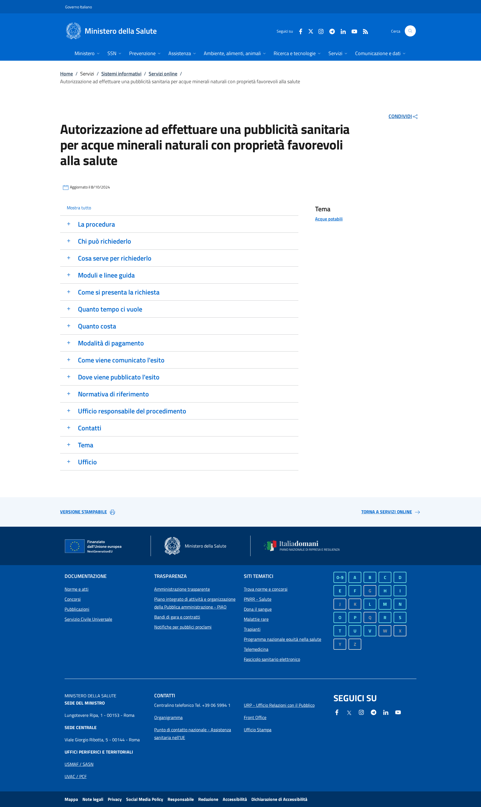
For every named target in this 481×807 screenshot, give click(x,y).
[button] (410, 30)
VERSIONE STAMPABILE (83, 511)
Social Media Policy (144, 799)
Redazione (208, 799)
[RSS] (363, 31)
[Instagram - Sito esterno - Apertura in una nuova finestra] (318, 31)
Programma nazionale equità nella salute (282, 639)
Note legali (92, 799)
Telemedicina (256, 649)
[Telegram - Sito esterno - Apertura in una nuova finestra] (373, 711)
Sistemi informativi (121, 73)
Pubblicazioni (77, 609)
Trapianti (252, 629)
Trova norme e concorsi (266, 589)
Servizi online (163, 73)
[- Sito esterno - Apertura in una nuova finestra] (398, 711)
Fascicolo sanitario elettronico (272, 659)
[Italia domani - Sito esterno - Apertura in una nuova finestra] (305, 545)
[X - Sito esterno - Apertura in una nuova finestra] (310, 31)
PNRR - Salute (257, 599)
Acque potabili (329, 218)
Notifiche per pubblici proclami (183, 627)
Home (66, 73)
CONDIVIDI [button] (400, 116)
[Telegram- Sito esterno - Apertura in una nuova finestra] (329, 31)
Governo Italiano (78, 7)
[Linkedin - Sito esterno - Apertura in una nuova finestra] (341, 31)
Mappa (71, 799)
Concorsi (73, 599)
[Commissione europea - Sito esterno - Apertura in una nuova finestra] (93, 546)
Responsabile (181, 799)
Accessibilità (235, 799)
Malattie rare (256, 619)
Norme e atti (77, 589)
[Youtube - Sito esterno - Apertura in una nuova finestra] (352, 31)
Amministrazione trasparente (182, 589)
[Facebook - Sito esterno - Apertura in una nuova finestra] (298, 31)
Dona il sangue (258, 609)
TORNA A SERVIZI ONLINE (386, 511)
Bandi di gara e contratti (177, 617)
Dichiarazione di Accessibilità (279, 799)
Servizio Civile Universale (88, 619)
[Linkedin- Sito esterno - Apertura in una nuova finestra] (385, 711)
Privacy (115, 799)
